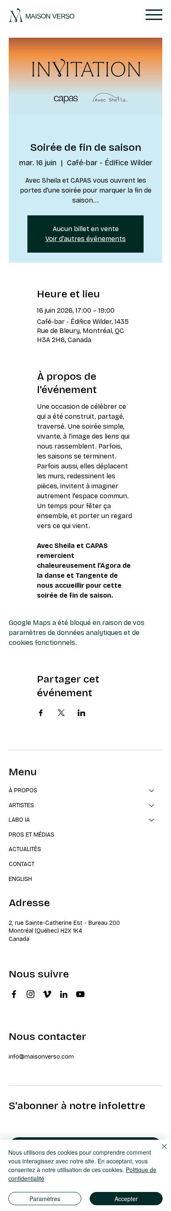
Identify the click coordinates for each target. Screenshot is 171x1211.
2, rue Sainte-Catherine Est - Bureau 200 (64, 922)
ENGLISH (20, 879)
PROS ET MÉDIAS (31, 834)
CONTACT (21, 864)
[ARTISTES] (152, 805)
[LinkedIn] (64, 994)
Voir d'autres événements (85, 239)
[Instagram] (30, 994)
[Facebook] (14, 994)
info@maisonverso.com (41, 1056)
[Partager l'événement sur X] (61, 712)
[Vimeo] (47, 994)
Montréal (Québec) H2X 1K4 (45, 930)
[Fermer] (159, 1151)
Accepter (126, 1198)
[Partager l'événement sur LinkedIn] (82, 712)
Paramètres (44, 1198)
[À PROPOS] (152, 790)
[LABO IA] (152, 820)
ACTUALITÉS (25, 849)
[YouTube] (80, 994)
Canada (19, 939)
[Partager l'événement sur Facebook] (41, 712)
